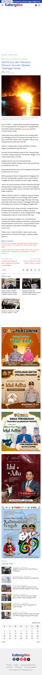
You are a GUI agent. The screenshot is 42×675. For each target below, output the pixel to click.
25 (4, 638)
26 (10, 638)
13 (15, 633)
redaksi (8, 71)
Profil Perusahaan (30, 667)
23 (32, 636)
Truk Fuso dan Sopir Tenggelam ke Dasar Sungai (24, 606)
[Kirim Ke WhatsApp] (39, 270)
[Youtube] (24, 659)
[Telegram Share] (35, 270)
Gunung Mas (13, 59)
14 (21, 633)
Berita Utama (5, 59)
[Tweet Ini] (27, 270)
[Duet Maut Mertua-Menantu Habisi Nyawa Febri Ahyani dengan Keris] (6, 597)
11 (4, 633)
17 (37, 633)
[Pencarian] (39, 5)
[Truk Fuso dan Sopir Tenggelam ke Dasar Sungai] (6, 606)
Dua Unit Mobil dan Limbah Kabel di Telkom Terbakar (32, 261)
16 (32, 633)
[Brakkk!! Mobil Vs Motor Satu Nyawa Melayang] (6, 570)
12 (10, 633)
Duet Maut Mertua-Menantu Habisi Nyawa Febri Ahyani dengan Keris (25, 597)
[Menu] (2, 5)
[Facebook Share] (23, 270)
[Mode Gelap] (36, 5)
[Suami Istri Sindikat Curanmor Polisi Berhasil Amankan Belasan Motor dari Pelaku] (6, 588)
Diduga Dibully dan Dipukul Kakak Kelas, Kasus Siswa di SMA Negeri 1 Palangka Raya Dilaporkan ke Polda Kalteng (20, 251)
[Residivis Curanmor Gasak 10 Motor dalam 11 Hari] (10, 304)
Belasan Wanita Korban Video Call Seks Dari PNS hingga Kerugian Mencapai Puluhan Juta (26, 615)
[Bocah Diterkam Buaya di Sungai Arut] (6, 579)
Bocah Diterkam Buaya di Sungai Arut (26, 578)
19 (10, 636)
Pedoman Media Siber (28, 665)
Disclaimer (18, 667)
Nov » (39, 642)
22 (26, 636)
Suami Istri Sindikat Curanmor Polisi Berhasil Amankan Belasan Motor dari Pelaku (25, 588)
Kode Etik (9, 667)
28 (21, 638)
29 (26, 638)
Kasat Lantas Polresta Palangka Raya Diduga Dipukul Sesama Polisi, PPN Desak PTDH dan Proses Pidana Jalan (19, 245)
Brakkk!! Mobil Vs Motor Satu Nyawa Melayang (25, 570)
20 (15, 636)
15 (26, 633)
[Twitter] (17, 659)
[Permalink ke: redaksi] (3, 72)
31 (37, 638)
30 (32, 638)
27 (15, 638)
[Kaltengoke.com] (14, 5)
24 (37, 636)
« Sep (3, 642)
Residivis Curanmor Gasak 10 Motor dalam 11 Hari (10, 312)
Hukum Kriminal (22, 59)
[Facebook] (14, 659)
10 (37, 631)
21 (21, 636)
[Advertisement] (21, 29)
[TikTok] (28, 659)
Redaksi (9, 665)
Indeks (16, 665)
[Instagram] (21, 659)
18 (4, 636)
